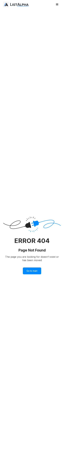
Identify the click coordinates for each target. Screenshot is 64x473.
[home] (16, 4)
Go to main (32, 270)
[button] (57, 4)
